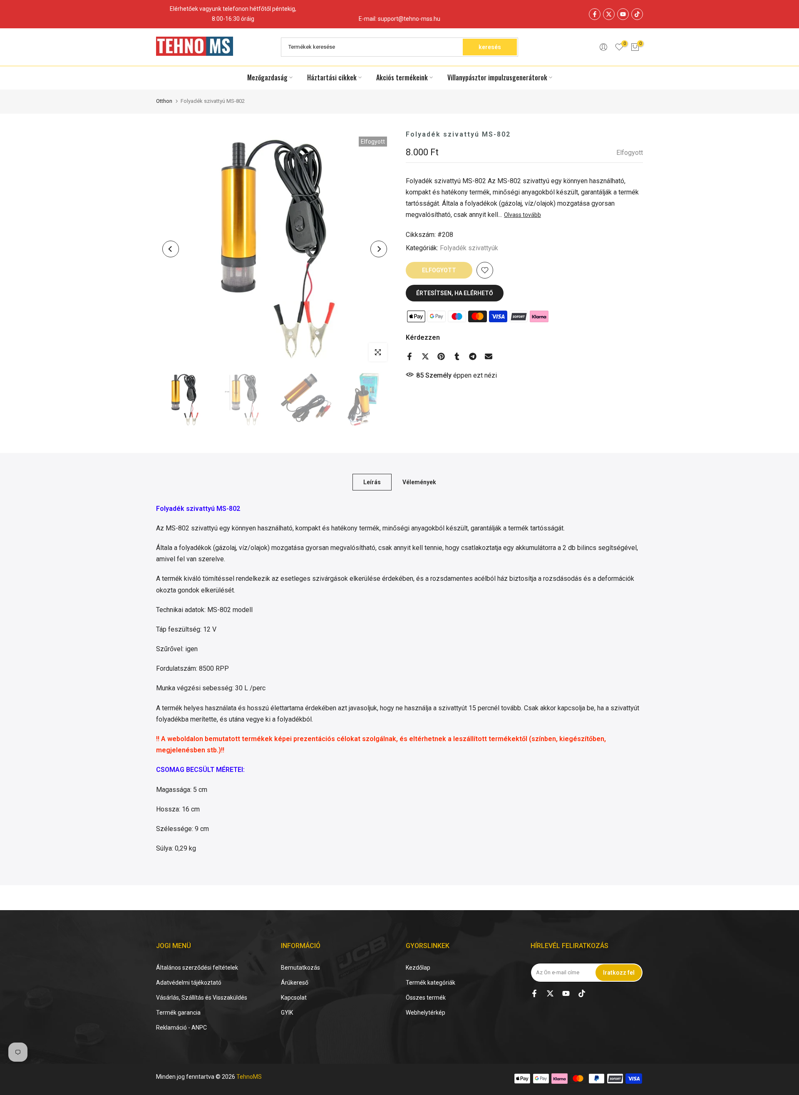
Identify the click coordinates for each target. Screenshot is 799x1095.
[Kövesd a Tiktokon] (637, 14)
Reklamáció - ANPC (181, 1027)
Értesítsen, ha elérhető (454, 293)
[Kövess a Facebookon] (594, 14)
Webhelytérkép (425, 1012)
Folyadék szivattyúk (469, 248)
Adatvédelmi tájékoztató (188, 982)
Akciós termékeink (402, 77)
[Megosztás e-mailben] (488, 356)
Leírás (372, 481)
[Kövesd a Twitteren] (609, 14)
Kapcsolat (294, 997)
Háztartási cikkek (332, 77)
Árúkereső (294, 982)
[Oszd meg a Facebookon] (409, 356)
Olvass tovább (522, 215)
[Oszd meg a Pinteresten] (441, 356)
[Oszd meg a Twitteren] (425, 356)
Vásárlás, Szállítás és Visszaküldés (201, 997)
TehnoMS (249, 1076)
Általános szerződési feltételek (197, 967)
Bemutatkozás (300, 967)
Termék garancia (178, 1012)
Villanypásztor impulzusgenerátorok (497, 77)
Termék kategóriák (430, 982)
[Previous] (170, 249)
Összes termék (426, 997)
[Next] (378, 249)
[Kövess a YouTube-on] (623, 14)
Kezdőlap (418, 967)
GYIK (287, 1012)
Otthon (164, 101)
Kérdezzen (423, 337)
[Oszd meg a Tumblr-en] (457, 356)
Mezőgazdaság (267, 77)
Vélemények (419, 481)
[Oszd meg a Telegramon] (472, 356)
